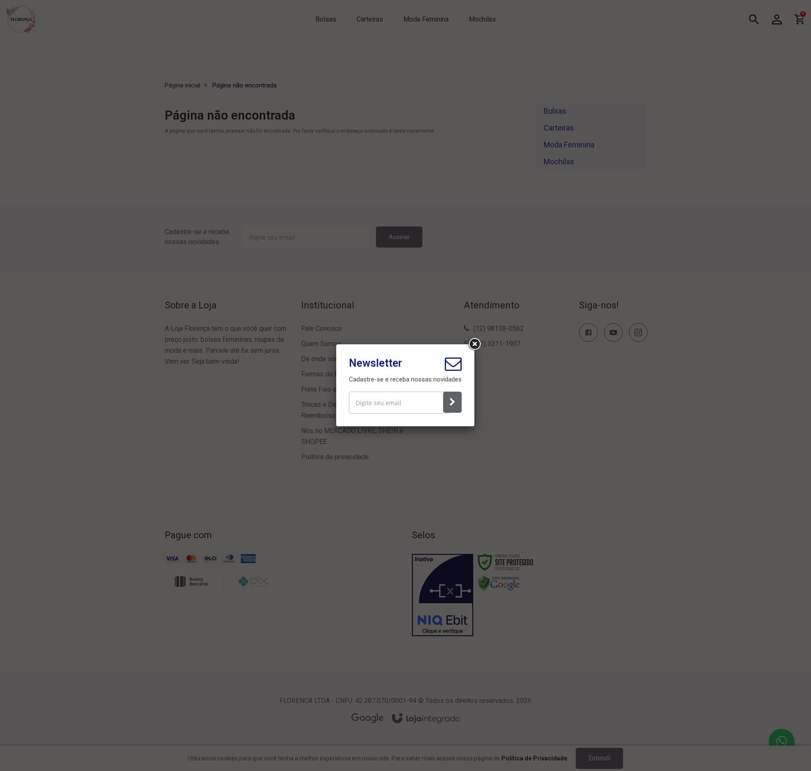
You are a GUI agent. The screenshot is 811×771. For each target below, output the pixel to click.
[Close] (474, 344)
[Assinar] (452, 402)
